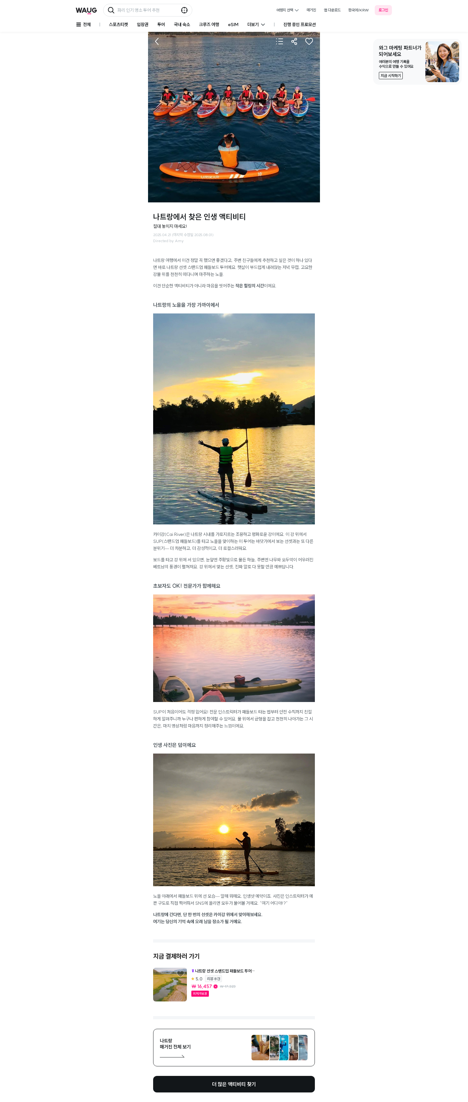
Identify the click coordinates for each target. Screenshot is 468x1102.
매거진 (311, 10)
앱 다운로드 (332, 10)
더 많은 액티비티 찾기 (234, 1084)
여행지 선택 (284, 10)
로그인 (383, 10)
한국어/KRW (358, 10)
